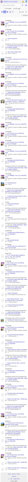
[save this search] (26, 5)
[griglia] (7, 12)
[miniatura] (4, 12)
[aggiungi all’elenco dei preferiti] (6, 22)
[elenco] (2, 12)
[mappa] (12, 12)
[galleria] (10, 12)
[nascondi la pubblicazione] (9, 26)
